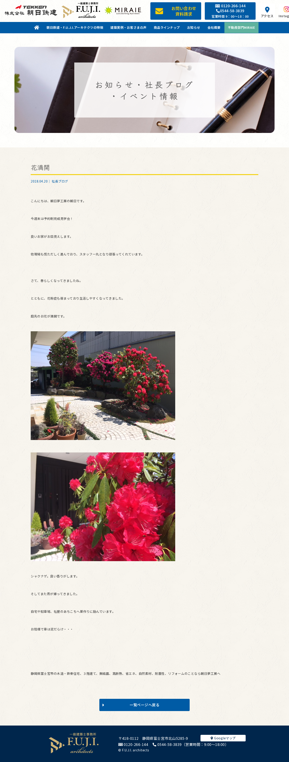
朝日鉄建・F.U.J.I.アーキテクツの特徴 (75, 27)
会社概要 (214, 27)
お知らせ (193, 27)
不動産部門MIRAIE (241, 27)
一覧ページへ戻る (144, 704)
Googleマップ (224, 738)
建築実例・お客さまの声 (128, 27)
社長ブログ (60, 181)
